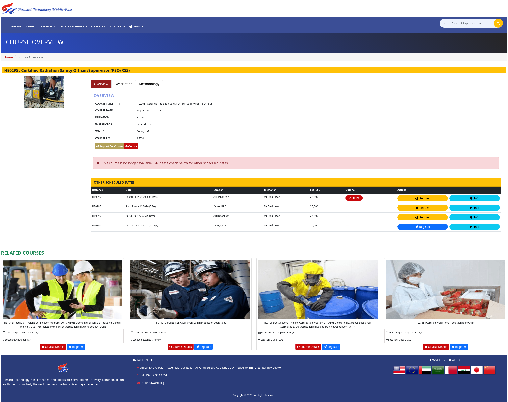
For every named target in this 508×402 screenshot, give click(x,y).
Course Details (54, 347)
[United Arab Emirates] (425, 369)
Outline (132, 146)
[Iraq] (464, 369)
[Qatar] (451, 369)
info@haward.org (152, 383)
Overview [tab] (101, 84)
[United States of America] (399, 369)
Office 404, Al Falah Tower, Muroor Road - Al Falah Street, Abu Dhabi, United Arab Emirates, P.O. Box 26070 (210, 367)
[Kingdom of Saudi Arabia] (438, 369)
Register (77, 347)
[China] (489, 369)
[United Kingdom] (412, 369)
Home (8, 57)
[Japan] (476, 369)
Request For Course (111, 146)
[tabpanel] (296, 122)
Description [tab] (123, 84)
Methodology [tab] (149, 84)
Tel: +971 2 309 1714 (153, 375)
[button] (31, 26)
